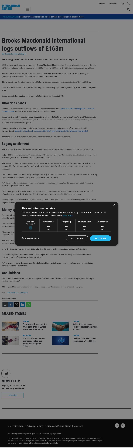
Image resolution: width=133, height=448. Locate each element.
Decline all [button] (77, 238)
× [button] (114, 205)
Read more (68, 215)
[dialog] (66, 223)
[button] (30, 238)
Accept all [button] (100, 238)
